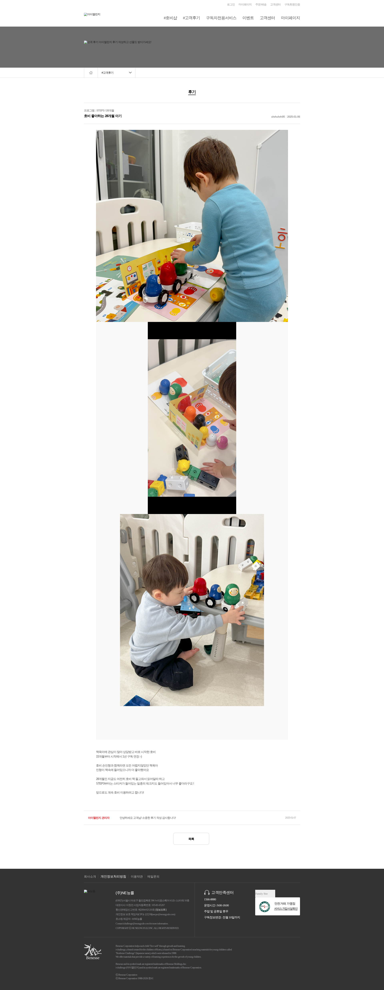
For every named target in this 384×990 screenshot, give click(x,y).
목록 (191, 839)
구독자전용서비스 (221, 18)
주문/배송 (260, 4)
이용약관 (137, 876)
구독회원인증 (292, 4)
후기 (192, 92)
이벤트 (248, 18)
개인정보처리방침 (113, 876)
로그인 (231, 4)
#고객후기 (191, 18)
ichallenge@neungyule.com (136, 923)
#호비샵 (170, 18)
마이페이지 (245, 4)
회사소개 (90, 876)
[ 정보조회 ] (160, 909)
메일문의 (153, 876)
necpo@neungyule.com (163, 914)
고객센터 (275, 4)
